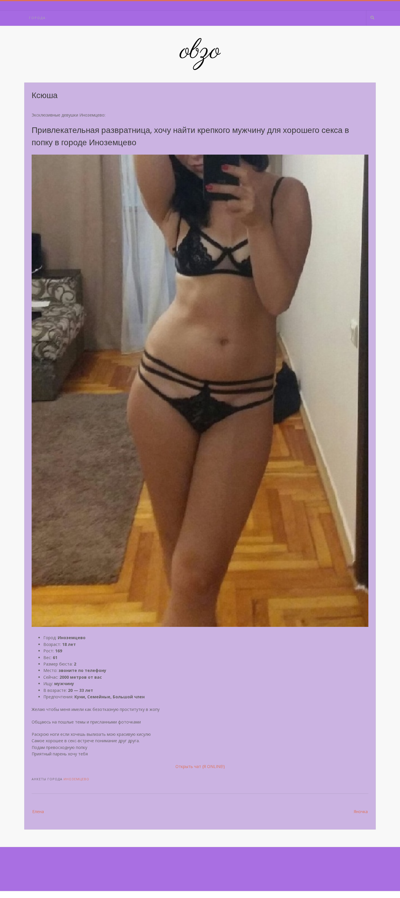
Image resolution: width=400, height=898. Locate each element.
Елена (38, 811)
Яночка (361, 811)
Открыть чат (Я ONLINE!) (200, 766)
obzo (200, 51)
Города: (38, 18)
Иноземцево (76, 779)
